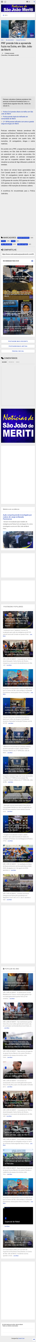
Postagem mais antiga (18, 346)
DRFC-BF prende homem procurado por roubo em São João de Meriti (17, 827)
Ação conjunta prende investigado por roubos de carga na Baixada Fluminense (17, 517)
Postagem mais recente (18, 341)
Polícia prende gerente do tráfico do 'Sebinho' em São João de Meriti (17, 312)
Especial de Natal (12, 1221)
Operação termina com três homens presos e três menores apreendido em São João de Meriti (17, 329)
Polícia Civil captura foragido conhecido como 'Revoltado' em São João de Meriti (17, 710)
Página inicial (18, 351)
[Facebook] (2, 2)
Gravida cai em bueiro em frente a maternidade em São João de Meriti (17, 1014)
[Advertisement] (18, 77)
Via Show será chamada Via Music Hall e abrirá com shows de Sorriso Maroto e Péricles (18, 1044)
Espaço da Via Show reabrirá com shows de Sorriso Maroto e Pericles (18, 1161)
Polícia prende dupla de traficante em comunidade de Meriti (14, 118)
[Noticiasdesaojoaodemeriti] (8, 2)
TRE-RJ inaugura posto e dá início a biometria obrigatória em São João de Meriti (17, 652)
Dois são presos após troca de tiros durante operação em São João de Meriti (17, 294)
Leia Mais (9, 665)
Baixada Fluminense (21, 40)
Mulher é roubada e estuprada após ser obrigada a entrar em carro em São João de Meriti (17, 1132)
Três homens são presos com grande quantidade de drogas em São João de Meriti (17, 768)
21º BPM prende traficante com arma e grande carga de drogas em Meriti (17, 123)
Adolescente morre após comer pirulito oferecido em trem (17, 985)
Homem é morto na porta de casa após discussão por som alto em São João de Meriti (17, 1073)
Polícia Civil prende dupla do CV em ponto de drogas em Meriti (17, 886)
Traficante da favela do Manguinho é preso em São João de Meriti (17, 278)
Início (2, 40)
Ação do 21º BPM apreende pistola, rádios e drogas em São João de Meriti (17, 739)
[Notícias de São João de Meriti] (18, 11)
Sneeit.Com (21, 1338)
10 (6, 880)
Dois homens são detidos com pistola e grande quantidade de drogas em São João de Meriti (18, 798)
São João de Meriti (10, 40)
